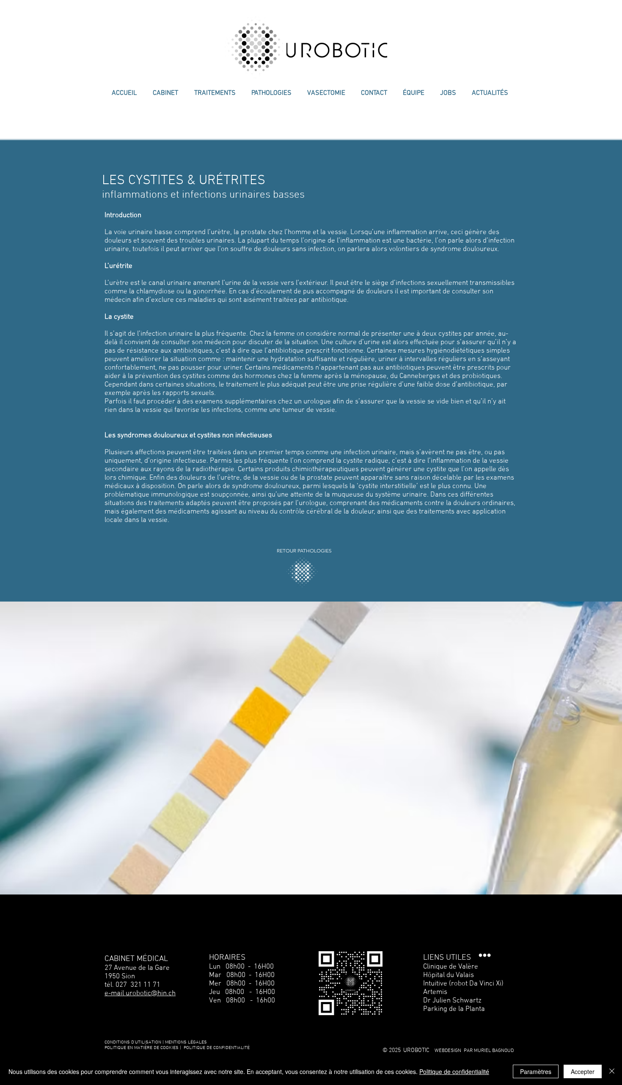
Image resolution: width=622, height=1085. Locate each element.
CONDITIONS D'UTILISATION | (134, 1042)
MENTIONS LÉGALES (186, 1042)
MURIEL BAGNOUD (494, 1051)
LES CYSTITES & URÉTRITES (183, 181)
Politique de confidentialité (454, 1071)
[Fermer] (612, 1071)
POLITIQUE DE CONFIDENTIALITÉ (217, 1048)
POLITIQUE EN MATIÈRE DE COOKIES (142, 1048)
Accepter (582, 1071)
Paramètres (535, 1071)
